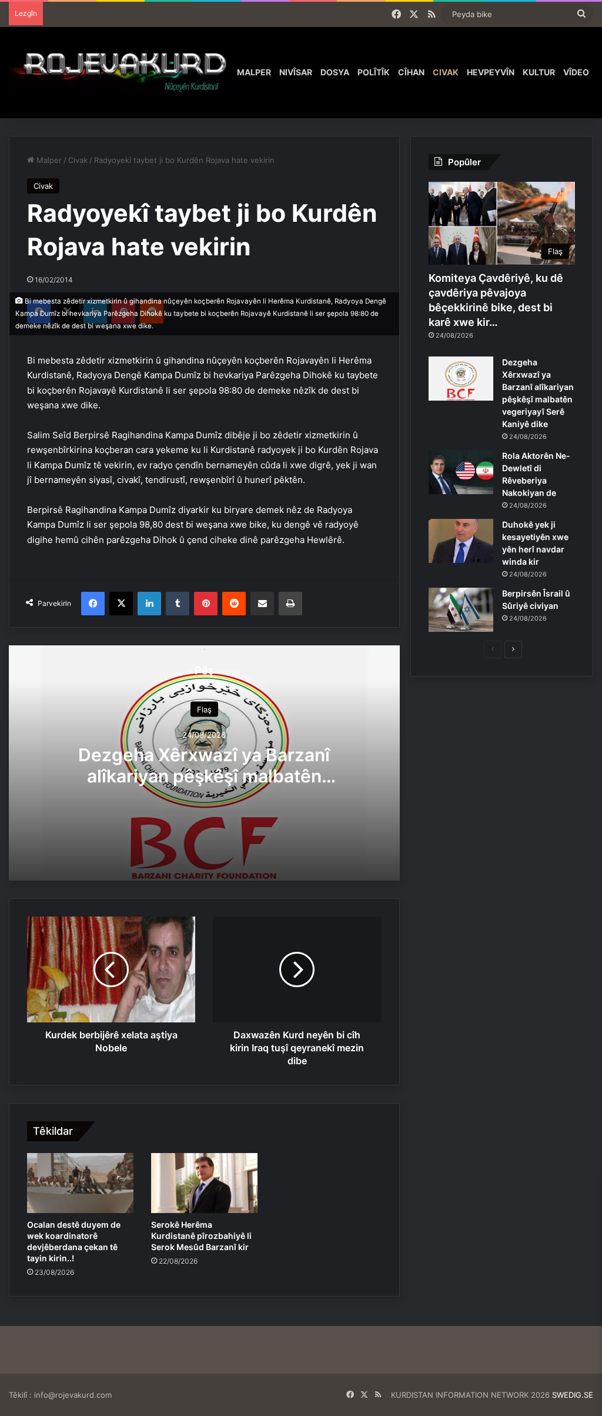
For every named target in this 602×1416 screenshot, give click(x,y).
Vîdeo (576, 72)
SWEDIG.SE (572, 1395)
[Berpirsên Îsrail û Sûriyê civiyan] (461, 610)
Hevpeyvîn (490, 72)
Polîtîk (373, 72)
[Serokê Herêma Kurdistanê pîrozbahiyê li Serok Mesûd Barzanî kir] (204, 1183)
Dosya (334, 72)
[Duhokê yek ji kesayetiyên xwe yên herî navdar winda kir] (461, 541)
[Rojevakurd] (121, 72)
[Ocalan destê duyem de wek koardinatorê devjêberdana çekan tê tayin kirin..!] (80, 1183)
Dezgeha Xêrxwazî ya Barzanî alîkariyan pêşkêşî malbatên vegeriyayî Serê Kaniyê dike (204, 775)
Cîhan (411, 72)
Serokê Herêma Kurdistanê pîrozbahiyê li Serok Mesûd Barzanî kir (201, 1236)
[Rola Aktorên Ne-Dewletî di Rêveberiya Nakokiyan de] (461, 472)
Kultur (539, 72)
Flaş (204, 709)
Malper (254, 72)
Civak (446, 72)
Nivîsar (295, 72)
